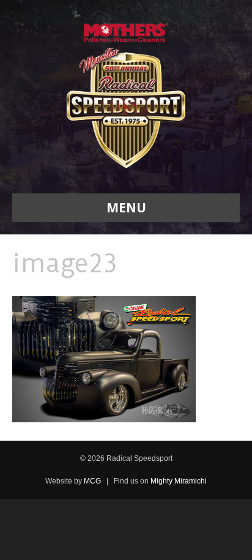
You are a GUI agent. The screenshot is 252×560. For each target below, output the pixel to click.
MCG (92, 481)
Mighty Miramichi (178, 481)
